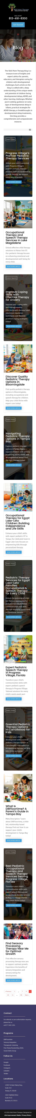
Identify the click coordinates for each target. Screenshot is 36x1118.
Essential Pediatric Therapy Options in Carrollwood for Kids (18, 740)
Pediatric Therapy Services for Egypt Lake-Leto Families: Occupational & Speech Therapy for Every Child (18, 597)
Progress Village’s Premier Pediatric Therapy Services (18, 168)
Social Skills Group (10, 1051)
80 (21, 995)
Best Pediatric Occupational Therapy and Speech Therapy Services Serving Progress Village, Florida (18, 885)
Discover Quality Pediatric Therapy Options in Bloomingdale (18, 378)
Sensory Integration (10, 1042)
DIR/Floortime (9, 777)
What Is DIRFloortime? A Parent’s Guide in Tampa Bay (18, 809)
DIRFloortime (8, 1039)
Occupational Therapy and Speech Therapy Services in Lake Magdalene (18, 235)
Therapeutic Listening (11, 1045)
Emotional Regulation (11, 278)
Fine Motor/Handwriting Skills (14, 1048)
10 (8, 995)
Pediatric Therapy (10, 139)
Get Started (18, 24)
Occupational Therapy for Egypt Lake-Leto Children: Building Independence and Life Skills (18, 520)
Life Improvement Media (12, 1115)
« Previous (8, 991)
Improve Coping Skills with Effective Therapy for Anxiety (18, 309)
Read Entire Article (13, 182)
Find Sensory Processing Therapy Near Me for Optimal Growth (18, 954)
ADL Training (9, 487)
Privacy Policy (26, 1115)
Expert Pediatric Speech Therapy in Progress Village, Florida (18, 669)
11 (12, 995)
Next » (27, 995)
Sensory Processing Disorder (13, 927)
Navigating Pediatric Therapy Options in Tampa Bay (18, 449)
